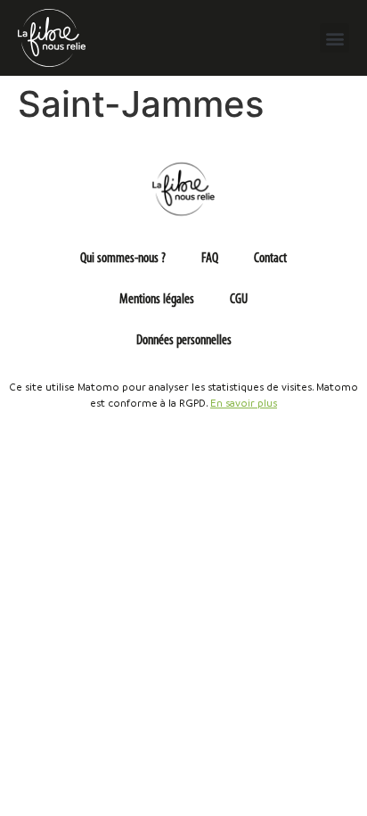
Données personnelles (184, 341)
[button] (334, 38)
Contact (270, 258)
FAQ (209, 258)
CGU (239, 300)
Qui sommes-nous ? (123, 258)
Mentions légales (156, 300)
